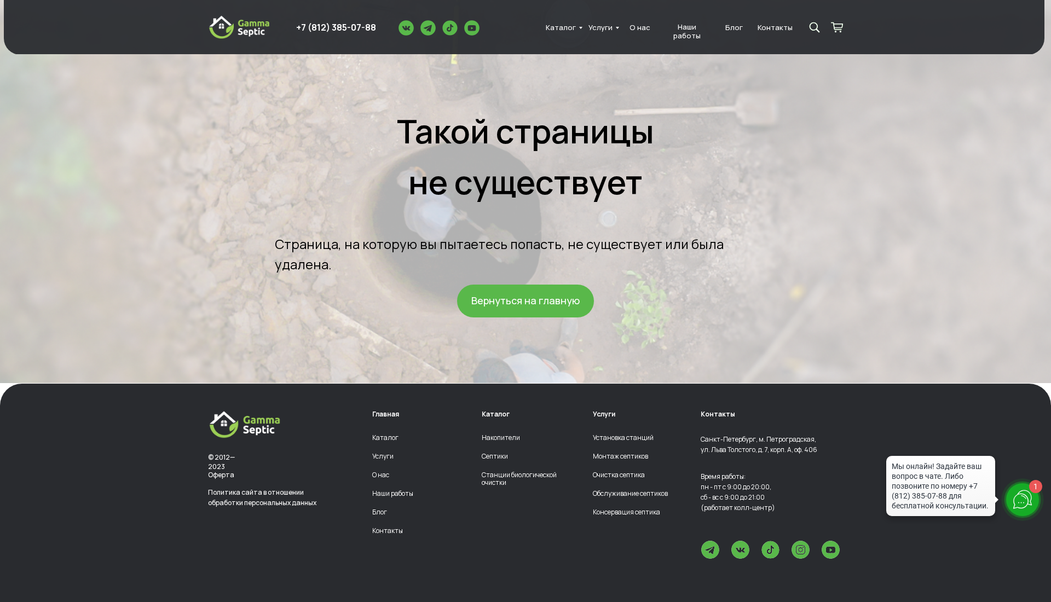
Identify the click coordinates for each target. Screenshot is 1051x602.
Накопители (501, 438)
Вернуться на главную (525, 300)
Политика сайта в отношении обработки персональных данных (262, 497)
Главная (385, 414)
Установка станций (623, 438)
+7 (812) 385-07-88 (336, 27)
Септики (495, 456)
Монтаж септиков (620, 456)
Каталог (561, 27)
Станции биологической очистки (519, 478)
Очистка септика (619, 475)
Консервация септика (626, 512)
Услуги (600, 27)
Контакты (775, 27)
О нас (640, 27)
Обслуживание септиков (630, 493)
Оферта (221, 474)
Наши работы (687, 31)
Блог (734, 27)
